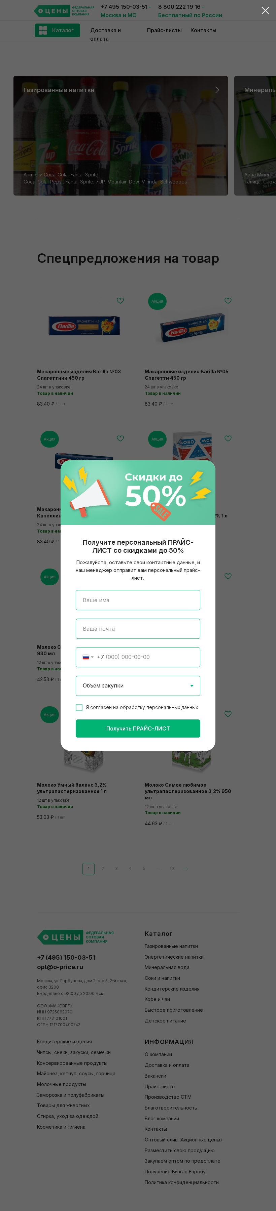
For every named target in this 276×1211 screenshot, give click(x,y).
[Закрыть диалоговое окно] (265, 10)
